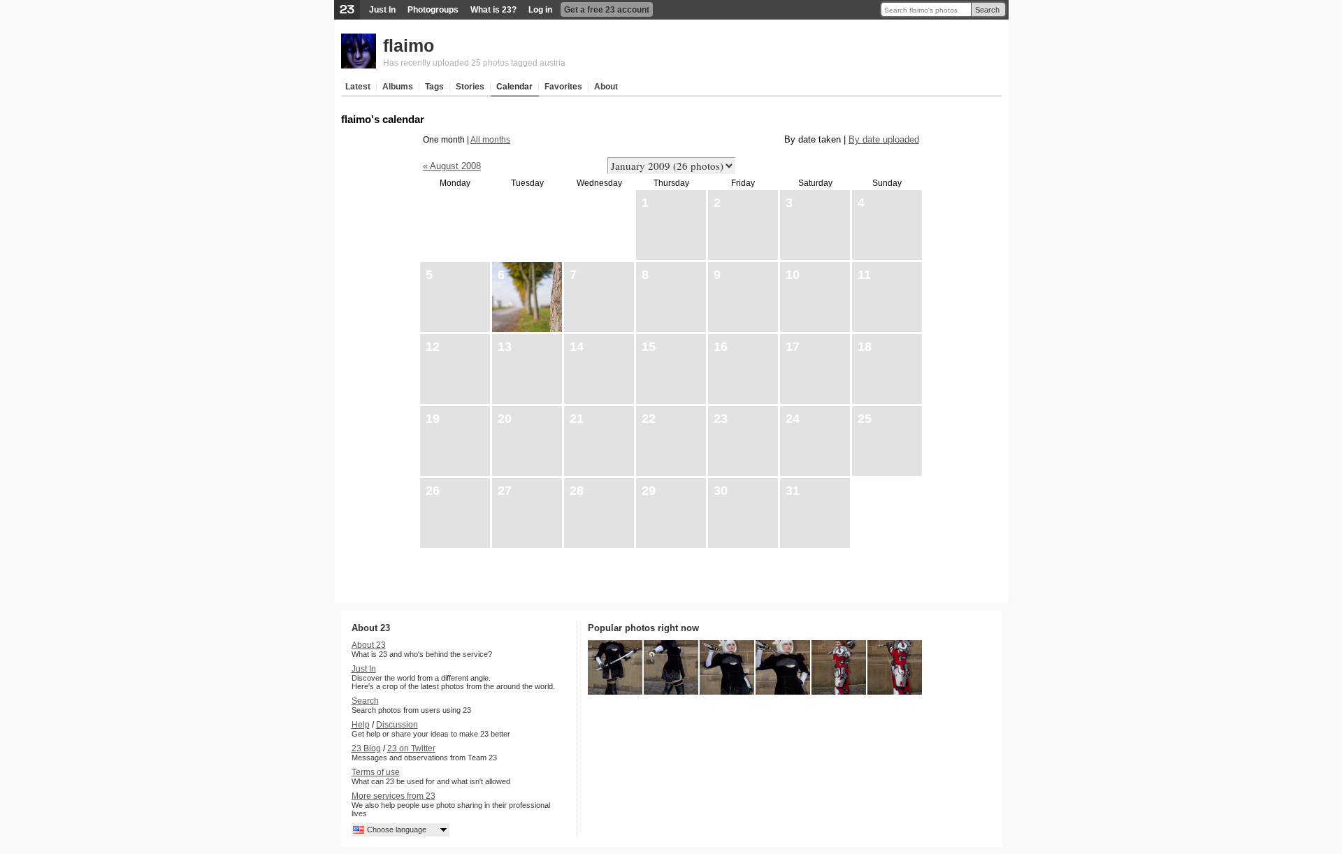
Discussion (397, 725)
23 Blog (366, 748)
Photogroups (433, 10)
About (606, 87)
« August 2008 (452, 166)
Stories (470, 87)
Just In (382, 10)
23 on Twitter (411, 748)
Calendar (514, 87)
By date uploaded (884, 139)
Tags (434, 87)
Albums (397, 87)
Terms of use (376, 772)
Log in (540, 10)
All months (490, 140)
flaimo (408, 45)
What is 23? (493, 10)
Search (987, 10)
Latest (357, 87)
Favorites (563, 87)
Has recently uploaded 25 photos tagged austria (474, 63)
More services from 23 (393, 796)
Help (361, 725)
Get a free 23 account (606, 10)
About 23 (369, 645)
